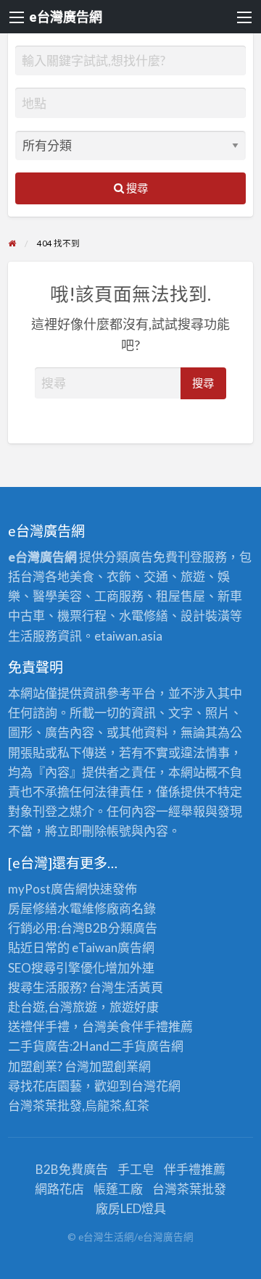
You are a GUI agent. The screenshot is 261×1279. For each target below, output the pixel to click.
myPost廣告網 (48, 888)
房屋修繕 (32, 908)
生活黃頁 (138, 987)
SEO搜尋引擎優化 (56, 967)
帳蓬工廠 (118, 1188)
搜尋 (136, 187)
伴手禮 (149, 1026)
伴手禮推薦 (194, 1169)
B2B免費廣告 (72, 1169)
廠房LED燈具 (131, 1208)
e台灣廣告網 (65, 17)
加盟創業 (113, 1066)
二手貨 (127, 1046)
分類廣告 (132, 928)
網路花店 (59, 1188)
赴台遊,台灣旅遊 (52, 1007)
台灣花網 (156, 1085)
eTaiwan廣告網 (113, 947)
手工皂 (135, 1169)
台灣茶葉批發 (45, 1105)
